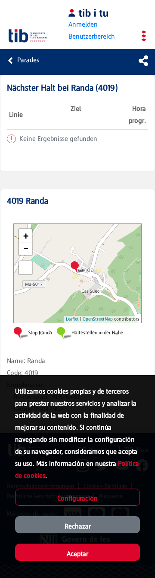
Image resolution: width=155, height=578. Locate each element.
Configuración (77, 498)
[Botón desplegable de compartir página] (143, 60)
